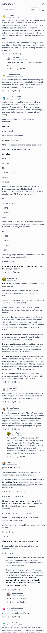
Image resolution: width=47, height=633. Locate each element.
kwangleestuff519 (14, 97)
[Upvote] (3, 53)
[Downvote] (9, 53)
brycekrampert (12, 388)
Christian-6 (16, 57)
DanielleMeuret (18, 593)
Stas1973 (10, 463)
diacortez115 (12, 623)
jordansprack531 (13, 75)
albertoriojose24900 (15, 608)
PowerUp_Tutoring (14, 278)
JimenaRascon (13, 408)
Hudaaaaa (11, 15)
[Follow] (42, 10)
